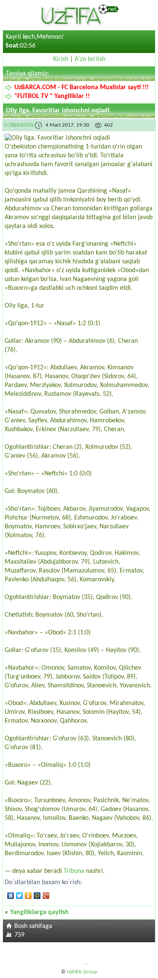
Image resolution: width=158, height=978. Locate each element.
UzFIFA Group (82, 972)
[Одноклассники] (28, 895)
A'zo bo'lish (90, 59)
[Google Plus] (46, 895)
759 (19, 935)
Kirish (60, 59)
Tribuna (74, 871)
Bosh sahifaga (33, 926)
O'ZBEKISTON (18, 125)
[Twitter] (19, 895)
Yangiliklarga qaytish (39, 912)
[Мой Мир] (37, 895)
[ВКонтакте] (10, 895)
